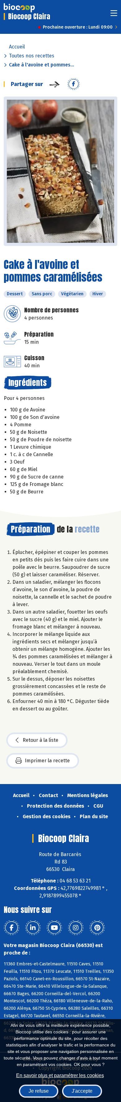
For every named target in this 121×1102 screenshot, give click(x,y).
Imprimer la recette (47, 761)
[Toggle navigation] (113, 15)
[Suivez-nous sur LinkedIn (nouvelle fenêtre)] (33, 928)
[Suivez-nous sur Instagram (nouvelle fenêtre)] (75, 928)
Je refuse (39, 1091)
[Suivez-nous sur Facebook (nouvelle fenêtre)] (11, 928)
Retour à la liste (40, 740)
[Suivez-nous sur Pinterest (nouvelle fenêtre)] (97, 928)
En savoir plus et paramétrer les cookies (60, 1075)
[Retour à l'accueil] (19, 7)
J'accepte (82, 1091)
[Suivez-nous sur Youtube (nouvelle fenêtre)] (54, 928)
